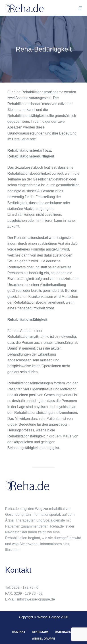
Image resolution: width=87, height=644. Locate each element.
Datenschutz (65, 632)
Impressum (40, 632)
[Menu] (80, 8)
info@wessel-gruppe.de (36, 599)
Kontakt (18, 632)
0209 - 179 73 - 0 (25, 587)
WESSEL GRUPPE (43, 638)
